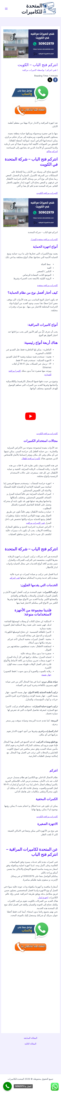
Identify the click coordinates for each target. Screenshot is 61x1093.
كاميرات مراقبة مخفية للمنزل (44, 239)
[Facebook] (55, 79)
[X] (50, 79)
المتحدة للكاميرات (32, 9)
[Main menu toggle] (6, 9)
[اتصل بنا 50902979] (7, 1086)
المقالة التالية (30, 1044)
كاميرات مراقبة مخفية (47, 285)
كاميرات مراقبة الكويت (47, 193)
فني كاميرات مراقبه (35, 523)
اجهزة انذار (43, 897)
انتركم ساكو (52, 151)
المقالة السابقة (30, 1038)
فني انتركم (51, 70)
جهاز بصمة (46, 674)
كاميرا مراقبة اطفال (31, 458)
